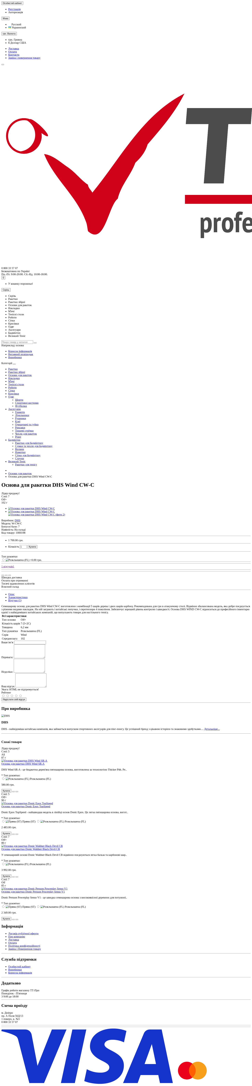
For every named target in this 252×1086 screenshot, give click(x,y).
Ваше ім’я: (7, 642)
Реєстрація (14, 9)
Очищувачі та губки (27, 424)
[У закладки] (6, 575)
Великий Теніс (17, 461)
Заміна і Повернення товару (24, 948)
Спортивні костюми (27, 402)
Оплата (12, 51)
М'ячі (11, 381)
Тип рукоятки (9, 556)
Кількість (13, 546)
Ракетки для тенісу (26, 464)
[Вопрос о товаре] (2, 575)
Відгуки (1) (14, 600)
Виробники (15, 357)
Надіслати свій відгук (14, 699)
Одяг (11, 396)
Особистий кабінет (19, 966)
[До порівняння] (9, 575)
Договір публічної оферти (23, 933)
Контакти (13, 54)
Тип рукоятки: (11, 775)
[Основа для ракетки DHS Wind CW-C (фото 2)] (36, 514)
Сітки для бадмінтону (27, 455)
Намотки (20, 452)
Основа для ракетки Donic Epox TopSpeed (25, 806)
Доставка (13, 48)
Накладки (14, 378)
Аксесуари (14, 409)
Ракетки (13, 369)
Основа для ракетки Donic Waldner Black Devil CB (30, 849)
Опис (11, 594)
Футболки (21, 406)
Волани (19, 449)
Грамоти (20, 412)
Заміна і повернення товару (24, 57)
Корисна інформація (20, 351)
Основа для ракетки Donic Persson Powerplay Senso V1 (33, 891)
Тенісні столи (16, 384)
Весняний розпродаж (20, 354)
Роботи (12, 387)
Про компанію (16, 936)
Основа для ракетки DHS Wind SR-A (23, 763)
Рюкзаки (20, 427)
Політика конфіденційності (24, 945)
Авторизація (15, 12)
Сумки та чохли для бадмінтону (33, 446)
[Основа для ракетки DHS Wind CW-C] (31, 508)
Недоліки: (7, 671)
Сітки (11, 390)
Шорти (19, 399)
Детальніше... (212, 729)
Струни (19, 458)
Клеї (17, 421)
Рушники (20, 418)
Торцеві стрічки (24, 430)
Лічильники (22, 415)
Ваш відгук (8, 686)
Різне (18, 436)
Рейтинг (6, 692)
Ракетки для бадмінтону (29, 443)
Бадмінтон (14, 439)
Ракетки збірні (16, 372)
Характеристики (18, 597)
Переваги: (7, 657)
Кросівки (13, 393)
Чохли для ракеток (26, 433)
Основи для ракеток (20, 375)
